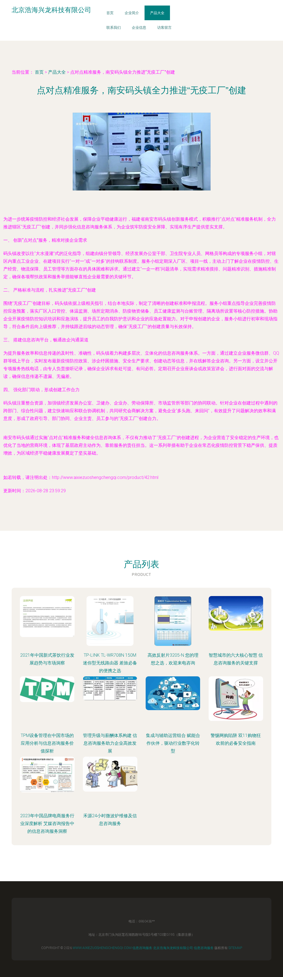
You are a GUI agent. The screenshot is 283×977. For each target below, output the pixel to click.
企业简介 (132, 13)
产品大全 (157, 13)
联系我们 (113, 27)
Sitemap (235, 948)
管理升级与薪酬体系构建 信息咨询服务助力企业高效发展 (110, 743)
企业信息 (139, 27)
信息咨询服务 (142, 948)
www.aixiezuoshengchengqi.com (102, 948)
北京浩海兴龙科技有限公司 (173, 948)
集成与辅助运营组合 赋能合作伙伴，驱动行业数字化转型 (173, 743)
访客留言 (164, 27)
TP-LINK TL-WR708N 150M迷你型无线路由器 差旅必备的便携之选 (110, 663)
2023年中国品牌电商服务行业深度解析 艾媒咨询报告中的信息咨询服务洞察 (47, 823)
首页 (110, 13)
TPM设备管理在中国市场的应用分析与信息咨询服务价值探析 (47, 743)
